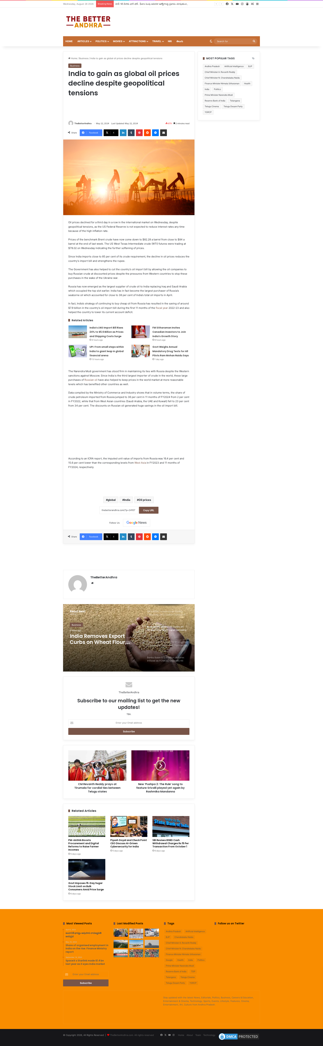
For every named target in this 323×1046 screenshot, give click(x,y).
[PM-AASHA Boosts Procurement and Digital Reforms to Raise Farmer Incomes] (86, 826)
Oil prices (145, 500)
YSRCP (208, 112)
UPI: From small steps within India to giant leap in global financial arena (106, 351)
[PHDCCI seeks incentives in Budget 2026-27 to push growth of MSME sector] (152, 953)
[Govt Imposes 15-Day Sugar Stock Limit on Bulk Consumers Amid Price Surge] (86, 869)
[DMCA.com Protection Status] (239, 1040)
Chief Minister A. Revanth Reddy (220, 72)
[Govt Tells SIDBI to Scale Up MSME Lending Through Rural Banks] (136, 953)
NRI (170, 41)
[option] (129, 638)
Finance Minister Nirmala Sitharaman (222, 83)
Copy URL (148, 510)
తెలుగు (179, 41)
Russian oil (90, 379)
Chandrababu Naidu (183, 937)
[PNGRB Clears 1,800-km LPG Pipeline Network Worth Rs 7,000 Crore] (121, 953)
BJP (250, 66)
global (112, 500)
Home (69, 41)
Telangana (235, 100)
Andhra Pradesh (212, 66)
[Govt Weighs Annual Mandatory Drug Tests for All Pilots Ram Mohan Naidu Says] (140, 351)
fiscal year (162, 307)
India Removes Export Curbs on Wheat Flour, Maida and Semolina (98, 639)
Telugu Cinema (212, 106)
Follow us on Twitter (231, 923)
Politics (101, 41)
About (190, 1035)
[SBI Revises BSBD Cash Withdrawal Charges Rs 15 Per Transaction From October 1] (170, 826)
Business (83, 58)
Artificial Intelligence (234, 66)
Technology (209, 1035)
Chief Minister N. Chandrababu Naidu (222, 77)
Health (247, 83)
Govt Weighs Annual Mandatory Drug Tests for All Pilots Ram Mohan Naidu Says (170, 351)
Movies (117, 41)
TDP (193, 971)
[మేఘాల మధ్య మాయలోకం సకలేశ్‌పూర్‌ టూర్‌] (121, 944)
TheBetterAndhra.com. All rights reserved (132, 1035)
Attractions (137, 41)
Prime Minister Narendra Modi (219, 95)
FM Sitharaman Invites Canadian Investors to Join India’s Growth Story (169, 332)
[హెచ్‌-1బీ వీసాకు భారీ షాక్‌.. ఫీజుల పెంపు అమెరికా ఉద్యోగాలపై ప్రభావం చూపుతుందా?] (152, 933)
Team (198, 1035)
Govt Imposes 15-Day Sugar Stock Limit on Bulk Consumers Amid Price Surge (86, 886)
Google (169, 960)
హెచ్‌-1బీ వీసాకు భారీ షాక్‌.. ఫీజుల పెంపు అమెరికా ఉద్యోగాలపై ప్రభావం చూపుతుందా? (152, 4)
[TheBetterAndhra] (88, 21)
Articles (83, 41)
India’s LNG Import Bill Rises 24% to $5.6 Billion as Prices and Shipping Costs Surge (106, 332)
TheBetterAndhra (83, 123)
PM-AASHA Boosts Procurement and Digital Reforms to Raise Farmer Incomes (83, 844)
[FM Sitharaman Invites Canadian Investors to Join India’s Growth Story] (140, 331)
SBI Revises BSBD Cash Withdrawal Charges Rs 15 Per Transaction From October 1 (170, 843)
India (127, 500)
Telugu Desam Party (233, 106)
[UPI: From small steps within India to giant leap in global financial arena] (77, 351)
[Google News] (136, 522)
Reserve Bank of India (215, 100)
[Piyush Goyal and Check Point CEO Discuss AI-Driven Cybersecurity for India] (128, 826)
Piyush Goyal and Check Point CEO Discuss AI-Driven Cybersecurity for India (128, 843)
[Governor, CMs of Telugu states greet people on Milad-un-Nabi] (136, 933)
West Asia (140, 462)
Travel (156, 41)
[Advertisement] (195, 18)
